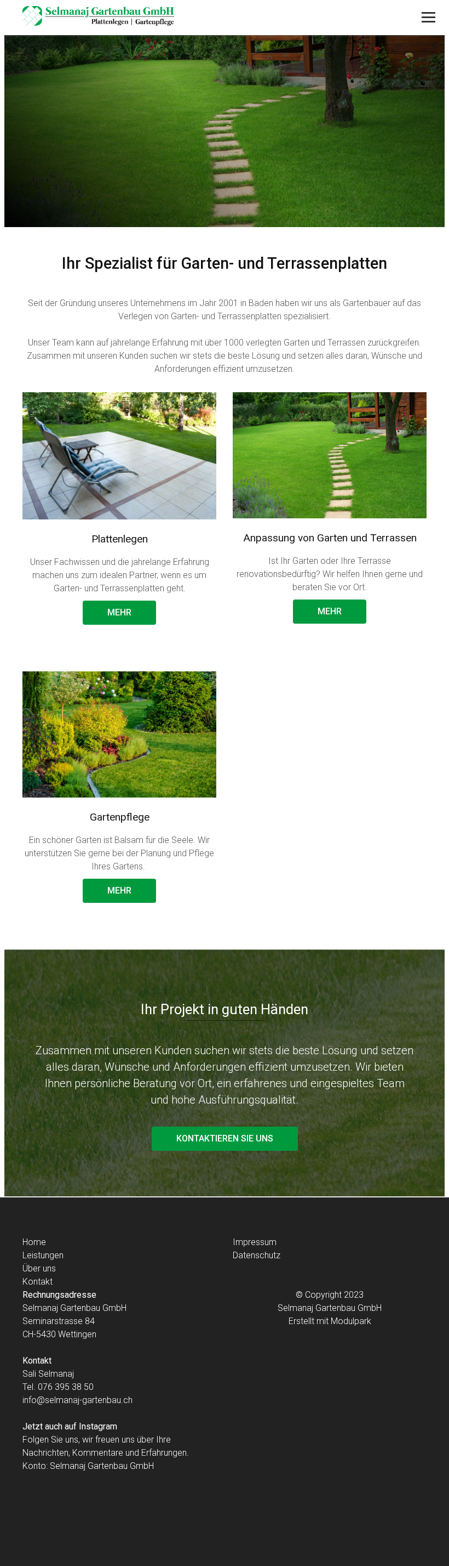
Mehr (119, 612)
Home (34, 1242)
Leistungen (43, 1255)
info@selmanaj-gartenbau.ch (77, 1400)
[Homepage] (184, 18)
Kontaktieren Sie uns (224, 1138)
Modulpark (351, 1321)
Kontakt (37, 1281)
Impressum (255, 1242)
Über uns (39, 1268)
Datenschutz (256, 1255)
